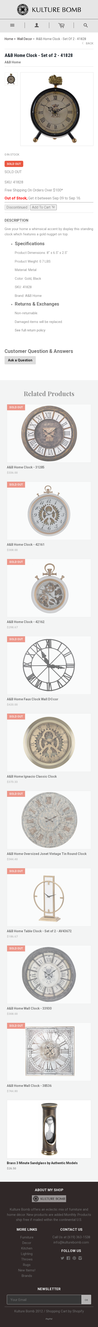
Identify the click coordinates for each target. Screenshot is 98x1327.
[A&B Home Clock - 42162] (49, 615)
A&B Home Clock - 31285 (25, 467)
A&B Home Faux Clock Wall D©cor (32, 699)
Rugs (27, 1265)
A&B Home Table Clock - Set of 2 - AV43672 (39, 931)
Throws (27, 1259)
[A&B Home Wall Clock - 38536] (49, 1079)
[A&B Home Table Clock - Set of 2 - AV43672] (49, 924)
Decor (26, 1243)
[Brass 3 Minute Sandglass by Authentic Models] (49, 1156)
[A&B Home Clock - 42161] (49, 537)
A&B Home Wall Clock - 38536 (29, 1086)
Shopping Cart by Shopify (65, 1311)
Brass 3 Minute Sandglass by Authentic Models (42, 1163)
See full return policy (30, 330)
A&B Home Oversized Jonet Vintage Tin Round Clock (47, 854)
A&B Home (13, 62)
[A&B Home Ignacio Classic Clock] (49, 769)
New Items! (26, 1270)
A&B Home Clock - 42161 (25, 544)
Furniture (27, 1237)
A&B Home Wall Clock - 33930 (29, 1008)
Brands (27, 1276)
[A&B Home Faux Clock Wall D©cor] (49, 692)
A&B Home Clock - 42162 (25, 622)
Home (9, 39)
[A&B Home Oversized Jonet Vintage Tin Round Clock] (49, 847)
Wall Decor (24, 39)
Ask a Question (20, 360)
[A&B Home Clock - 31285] (49, 460)
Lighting (27, 1254)
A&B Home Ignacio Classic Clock (32, 776)
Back (89, 43)
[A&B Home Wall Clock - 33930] (49, 1001)
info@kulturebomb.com (71, 1242)
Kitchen (26, 1248)
